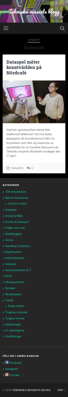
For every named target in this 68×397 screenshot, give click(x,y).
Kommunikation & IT (18, 270)
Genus (9, 240)
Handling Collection (17, 246)
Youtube (13, 375)
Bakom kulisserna (16, 198)
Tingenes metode (16, 312)
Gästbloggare (13, 234)
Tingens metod (14, 318)
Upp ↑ (61, 389)
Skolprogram (13, 294)
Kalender (10, 264)
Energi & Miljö (14, 216)
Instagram (11, 369)
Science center (17, 203)
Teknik (9, 300)
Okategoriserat (14, 282)
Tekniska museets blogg (34, 11)
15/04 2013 (17, 168)
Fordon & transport (17, 222)
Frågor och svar (15, 228)
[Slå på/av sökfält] (62, 28)
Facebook (15, 363)
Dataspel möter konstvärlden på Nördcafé (24, 67)
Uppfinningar (13, 324)
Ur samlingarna (14, 330)
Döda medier (16, 306)
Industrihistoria (14, 258)
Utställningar (13, 336)
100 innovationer (15, 191)
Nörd (8, 276)
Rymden (10, 288)
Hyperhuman (13, 252)
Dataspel (10, 210)
